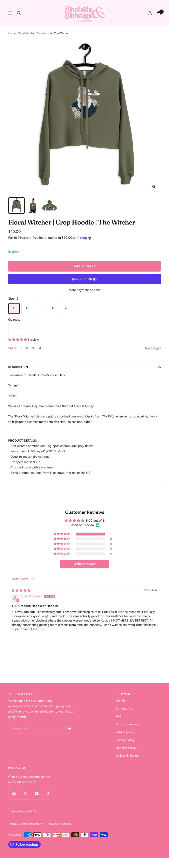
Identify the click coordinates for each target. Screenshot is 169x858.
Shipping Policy (125, 748)
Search (120, 701)
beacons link (36, 777)
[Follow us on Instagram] (14, 793)
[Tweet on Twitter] (33, 348)
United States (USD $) (24, 811)
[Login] (150, 13)
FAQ (118, 716)
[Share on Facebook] (21, 348)
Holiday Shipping (127, 756)
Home (12, 33)
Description (18, 367)
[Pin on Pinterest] (27, 348)
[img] (21, 590)
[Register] (69, 728)
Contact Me (123, 708)
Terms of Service (126, 724)
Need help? (153, 348)
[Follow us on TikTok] (48, 793)
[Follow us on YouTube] (36, 793)
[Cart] (159, 13)
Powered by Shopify (60, 823)
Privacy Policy (125, 740)
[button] (18, 340)
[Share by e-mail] (40, 348)
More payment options (84, 290)
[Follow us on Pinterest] (25, 793)
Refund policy (124, 732)
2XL (67, 308)
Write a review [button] (85, 564)
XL (53, 308)
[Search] (19, 13)
